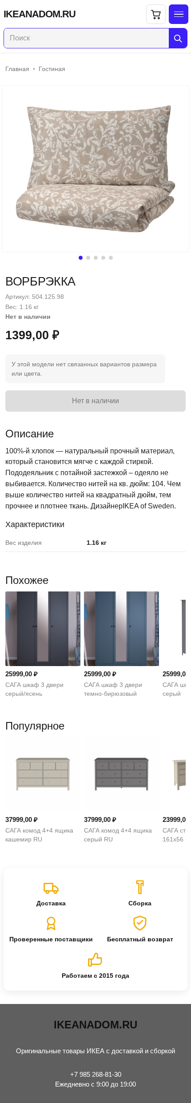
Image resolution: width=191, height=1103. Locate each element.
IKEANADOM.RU (40, 14)
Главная (17, 68)
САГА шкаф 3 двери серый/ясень (34, 689)
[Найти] (178, 38)
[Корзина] (156, 14)
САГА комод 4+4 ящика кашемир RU (39, 835)
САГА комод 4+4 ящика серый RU (118, 835)
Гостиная (52, 68)
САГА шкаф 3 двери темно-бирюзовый (113, 689)
